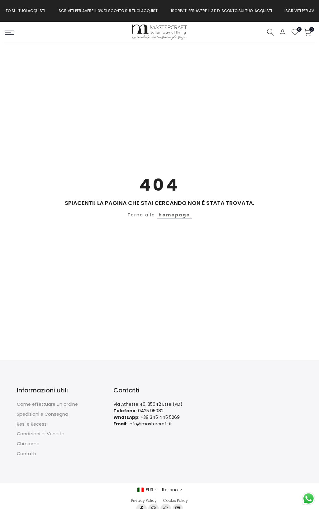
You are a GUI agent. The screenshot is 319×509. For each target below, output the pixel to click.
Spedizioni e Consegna (42, 414)
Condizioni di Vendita (40, 434)
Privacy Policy (144, 500)
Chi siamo (28, 444)
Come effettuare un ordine (47, 404)
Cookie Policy (175, 500)
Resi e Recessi (32, 424)
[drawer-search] (270, 32)
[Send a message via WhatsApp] (308, 498)
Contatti (26, 454)
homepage (174, 215)
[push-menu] (9, 32)
